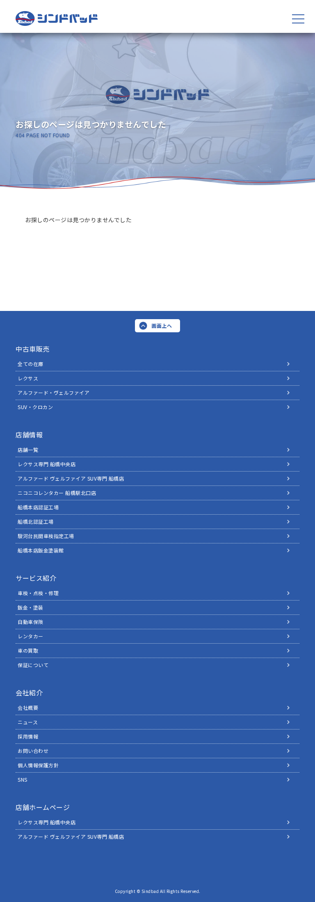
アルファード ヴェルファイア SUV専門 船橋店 (71, 478)
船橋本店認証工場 (38, 507)
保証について (33, 664)
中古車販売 (33, 349)
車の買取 (28, 650)
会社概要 (28, 707)
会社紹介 (29, 692)
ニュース (28, 721)
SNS (22, 779)
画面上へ (161, 325)
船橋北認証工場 (36, 521)
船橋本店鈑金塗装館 (41, 550)
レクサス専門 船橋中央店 (46, 463)
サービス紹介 (36, 578)
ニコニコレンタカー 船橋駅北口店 (57, 492)
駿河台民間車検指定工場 (46, 535)
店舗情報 (29, 434)
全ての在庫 (30, 363)
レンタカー (30, 636)
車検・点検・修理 (38, 592)
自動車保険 (30, 621)
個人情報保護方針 (38, 765)
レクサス (28, 378)
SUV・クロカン (35, 406)
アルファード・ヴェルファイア (53, 392)
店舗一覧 (28, 449)
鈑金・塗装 (30, 607)
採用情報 (28, 736)
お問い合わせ (33, 750)
